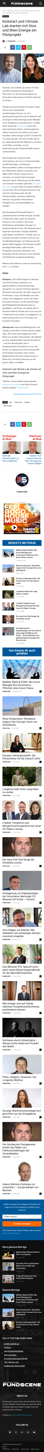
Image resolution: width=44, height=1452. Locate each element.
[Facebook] (12, 47)
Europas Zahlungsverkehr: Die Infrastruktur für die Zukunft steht (28, 580)
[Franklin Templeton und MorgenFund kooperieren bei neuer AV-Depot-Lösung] (8, 606)
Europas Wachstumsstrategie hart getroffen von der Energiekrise (21, 1112)
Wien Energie (7, 406)
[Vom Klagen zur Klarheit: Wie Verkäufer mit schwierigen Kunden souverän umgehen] (22, 917)
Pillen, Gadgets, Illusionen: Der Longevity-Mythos (19, 1079)
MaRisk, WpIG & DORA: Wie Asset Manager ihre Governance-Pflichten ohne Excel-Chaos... (21, 685)
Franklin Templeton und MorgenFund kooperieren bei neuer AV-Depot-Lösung (27, 605)
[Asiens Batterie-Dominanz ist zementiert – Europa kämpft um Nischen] (22, 1171)
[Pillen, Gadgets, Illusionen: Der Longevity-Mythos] (22, 1064)
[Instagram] (28, 1432)
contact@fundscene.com (22, 1415)
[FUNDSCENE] (4, 41)
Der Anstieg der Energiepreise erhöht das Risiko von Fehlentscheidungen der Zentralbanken (18, 1149)
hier (8, 266)
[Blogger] (10, 1432)
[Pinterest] (23, 47)
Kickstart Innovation (11, 384)
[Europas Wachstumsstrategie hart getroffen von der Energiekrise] (22, 1098)
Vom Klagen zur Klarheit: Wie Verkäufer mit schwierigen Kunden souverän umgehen (21, 933)
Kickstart (27, 402)
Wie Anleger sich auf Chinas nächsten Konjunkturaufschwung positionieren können (20, 1006)
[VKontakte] (34, 1432)
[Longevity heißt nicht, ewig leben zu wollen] (8, 594)
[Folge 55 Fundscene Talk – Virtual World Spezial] (8, 1279)
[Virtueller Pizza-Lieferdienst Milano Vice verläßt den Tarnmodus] (8, 1266)
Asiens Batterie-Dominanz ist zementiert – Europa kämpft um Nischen (20, 1187)
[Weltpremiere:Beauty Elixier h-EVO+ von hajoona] (8, 1255)
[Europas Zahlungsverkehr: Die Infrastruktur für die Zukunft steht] (8, 581)
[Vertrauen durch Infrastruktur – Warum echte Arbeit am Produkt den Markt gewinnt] (22, 1027)
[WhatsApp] (29, 47)
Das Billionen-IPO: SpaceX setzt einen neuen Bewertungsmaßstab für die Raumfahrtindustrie (21, 969)
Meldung (10, 11)
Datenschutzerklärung (10, 1233)
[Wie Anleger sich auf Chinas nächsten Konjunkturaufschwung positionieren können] (22, 990)
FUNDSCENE (12, 41)
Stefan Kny (6, 728)
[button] (4, 1447)
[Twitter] (18, 47)
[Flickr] (22, 1432)
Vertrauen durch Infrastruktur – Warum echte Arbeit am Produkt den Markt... (20, 1043)
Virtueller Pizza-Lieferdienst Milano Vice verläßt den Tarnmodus (27, 1265)
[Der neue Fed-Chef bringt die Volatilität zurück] (8, 619)
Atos (10, 402)
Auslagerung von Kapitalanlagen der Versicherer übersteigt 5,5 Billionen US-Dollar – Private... (20, 896)
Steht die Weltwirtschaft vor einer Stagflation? (10, 458)
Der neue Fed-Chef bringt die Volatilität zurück (18, 861)
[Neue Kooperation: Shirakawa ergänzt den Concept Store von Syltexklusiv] (8, 568)
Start (4, 11)
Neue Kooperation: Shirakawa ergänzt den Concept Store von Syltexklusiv (28, 568)
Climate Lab (22, 126)
